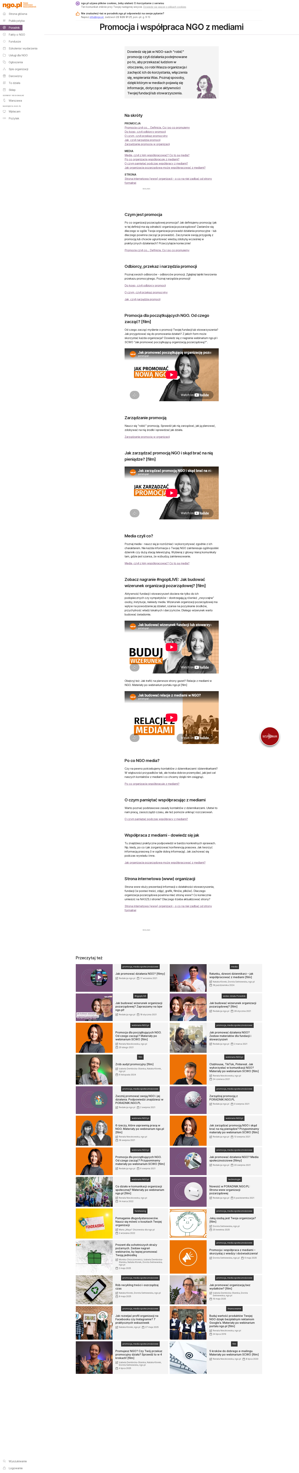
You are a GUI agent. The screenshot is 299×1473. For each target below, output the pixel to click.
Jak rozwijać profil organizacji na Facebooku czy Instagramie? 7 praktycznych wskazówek (136, 1319)
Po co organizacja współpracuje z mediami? (152, 159)
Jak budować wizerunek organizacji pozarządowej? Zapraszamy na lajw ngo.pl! (138, 1006)
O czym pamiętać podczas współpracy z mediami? (156, 163)
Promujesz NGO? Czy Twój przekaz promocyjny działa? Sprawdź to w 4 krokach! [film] (138, 1354)
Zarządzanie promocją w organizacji (147, 144)
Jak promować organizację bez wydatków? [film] (229, 1286)
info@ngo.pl (96, 17)
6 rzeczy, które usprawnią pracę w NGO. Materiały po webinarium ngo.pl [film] (139, 1129)
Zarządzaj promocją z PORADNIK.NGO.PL (223, 1097)
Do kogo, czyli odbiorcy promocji (145, 131)
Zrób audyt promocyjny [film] (134, 1064)
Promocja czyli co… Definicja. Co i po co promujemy (157, 127)
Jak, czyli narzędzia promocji (142, 140)
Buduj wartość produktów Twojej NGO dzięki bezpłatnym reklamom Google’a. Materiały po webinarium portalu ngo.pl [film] (232, 1321)
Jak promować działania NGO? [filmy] (140, 973)
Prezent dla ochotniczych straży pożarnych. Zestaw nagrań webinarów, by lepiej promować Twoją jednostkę (136, 1250)
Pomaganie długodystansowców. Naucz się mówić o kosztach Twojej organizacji (138, 1221)
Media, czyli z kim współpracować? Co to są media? (157, 155)
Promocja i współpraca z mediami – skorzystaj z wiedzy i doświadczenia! (233, 1251)
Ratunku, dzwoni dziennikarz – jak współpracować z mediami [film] (231, 975)
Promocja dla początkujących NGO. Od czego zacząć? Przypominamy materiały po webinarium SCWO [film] (140, 1160)
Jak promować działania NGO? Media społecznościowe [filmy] (234, 1158)
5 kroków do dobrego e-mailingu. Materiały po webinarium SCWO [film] (234, 1352)
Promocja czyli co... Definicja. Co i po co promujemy (157, 250)
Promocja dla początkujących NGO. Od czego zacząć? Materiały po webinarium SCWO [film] (138, 1036)
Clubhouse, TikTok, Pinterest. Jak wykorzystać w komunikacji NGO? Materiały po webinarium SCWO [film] (234, 1067)
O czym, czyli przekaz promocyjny (146, 136)
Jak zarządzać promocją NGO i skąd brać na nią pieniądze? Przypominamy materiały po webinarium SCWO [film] (234, 1129)
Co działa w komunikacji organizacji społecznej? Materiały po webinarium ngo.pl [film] (139, 1190)
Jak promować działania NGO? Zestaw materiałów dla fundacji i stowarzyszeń (230, 1036)
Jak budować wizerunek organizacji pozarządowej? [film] (232, 1004)
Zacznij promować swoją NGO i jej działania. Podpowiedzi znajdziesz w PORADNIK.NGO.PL (139, 1099)
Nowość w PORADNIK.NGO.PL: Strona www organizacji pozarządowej (229, 1190)
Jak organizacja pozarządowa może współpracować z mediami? (165, 167)
